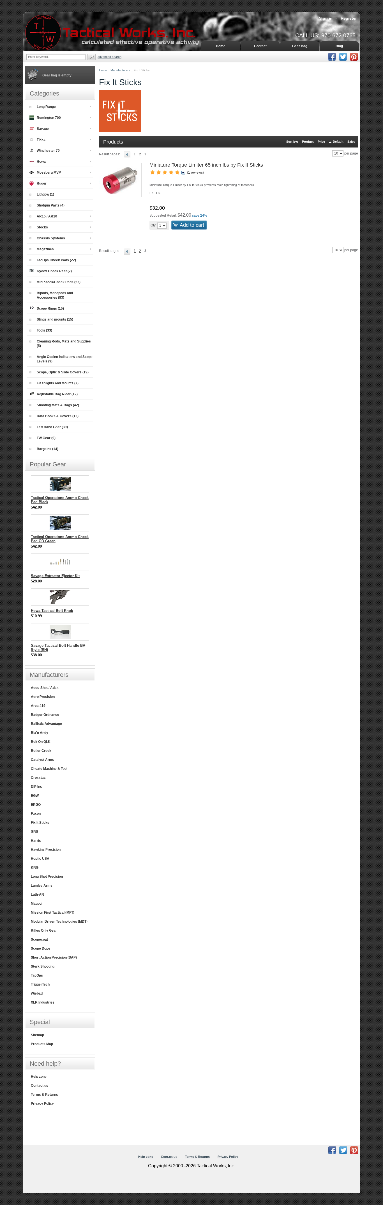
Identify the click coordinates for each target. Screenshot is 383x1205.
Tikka (41, 140)
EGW (35, 796)
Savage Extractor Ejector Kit (55, 576)
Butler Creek (41, 751)
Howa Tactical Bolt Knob (52, 611)
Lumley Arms (41, 886)
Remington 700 (49, 118)
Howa (41, 162)
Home (103, 70)
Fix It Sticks (40, 823)
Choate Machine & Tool (49, 769)
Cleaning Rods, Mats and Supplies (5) (64, 343)
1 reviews (195, 172)
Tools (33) (44, 330)
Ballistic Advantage (46, 724)
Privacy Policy (42, 1104)
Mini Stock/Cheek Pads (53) (58, 282)
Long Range (46, 107)
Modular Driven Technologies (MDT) (59, 921)
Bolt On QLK (40, 742)
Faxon (36, 814)
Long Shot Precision (47, 877)
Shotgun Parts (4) (50, 205)
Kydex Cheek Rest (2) (54, 271)
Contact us (39, 1086)
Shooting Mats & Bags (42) (58, 405)
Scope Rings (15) (50, 308)
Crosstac (38, 778)
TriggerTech (40, 984)
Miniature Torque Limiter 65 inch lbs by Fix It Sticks (206, 165)
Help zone (39, 1077)
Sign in (326, 18)
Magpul (36, 904)
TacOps (37, 975)
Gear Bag (299, 46)
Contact (260, 46)
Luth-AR (37, 895)
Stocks (42, 227)
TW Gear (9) (46, 438)
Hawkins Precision (46, 850)
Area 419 (38, 706)
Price (321, 141)
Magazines (45, 249)
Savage (43, 129)
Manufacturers (120, 70)
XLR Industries (42, 1002)
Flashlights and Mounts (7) (58, 383)
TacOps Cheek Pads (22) (56, 260)
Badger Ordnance (45, 715)
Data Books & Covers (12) (58, 416)
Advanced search (109, 56)
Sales (351, 141)
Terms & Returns (44, 1095)
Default (338, 141)
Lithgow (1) (45, 194)
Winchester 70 (48, 151)
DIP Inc (36, 787)
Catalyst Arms (42, 760)
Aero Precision (43, 697)
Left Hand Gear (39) (52, 427)
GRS (34, 832)
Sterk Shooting (42, 966)
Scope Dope (40, 948)
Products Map (42, 1044)
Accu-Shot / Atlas (45, 688)
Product (308, 141)
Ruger (42, 183)
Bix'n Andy (39, 733)
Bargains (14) (47, 449)
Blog (339, 46)
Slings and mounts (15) (55, 319)
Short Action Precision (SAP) (54, 957)
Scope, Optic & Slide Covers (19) (63, 372)
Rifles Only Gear (44, 930)
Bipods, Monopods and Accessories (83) (55, 295)
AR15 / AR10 (47, 216)
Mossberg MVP (49, 172)
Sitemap (37, 1035)
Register (349, 18)
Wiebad (37, 993)
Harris (36, 841)
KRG (34, 868)
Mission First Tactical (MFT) (52, 912)
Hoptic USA (40, 859)
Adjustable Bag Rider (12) (57, 394)
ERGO (36, 805)
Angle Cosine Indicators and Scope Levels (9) (65, 359)
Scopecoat (39, 939)
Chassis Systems (51, 238)
